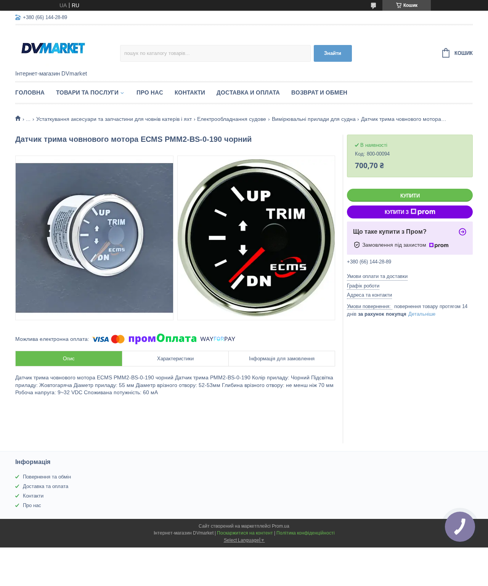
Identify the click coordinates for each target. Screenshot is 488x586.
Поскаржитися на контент (245, 533)
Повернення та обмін (47, 477)
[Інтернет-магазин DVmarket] (67, 48)
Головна (30, 92)
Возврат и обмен (319, 92)
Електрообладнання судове (231, 119)
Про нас (149, 92)
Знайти (332, 53)
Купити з (397, 212)
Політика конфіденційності (305, 533)
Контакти (190, 92)
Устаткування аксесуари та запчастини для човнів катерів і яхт (114, 119)
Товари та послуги (87, 92)
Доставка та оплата (45, 486)
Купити (410, 196)
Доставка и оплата (248, 92)
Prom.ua (280, 526)
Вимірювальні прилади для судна (314, 119)
